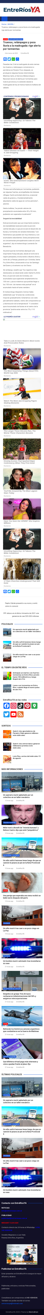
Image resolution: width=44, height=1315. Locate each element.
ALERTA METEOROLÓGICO (16, 39)
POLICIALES (7, 790)
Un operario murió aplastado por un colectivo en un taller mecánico (27, 630)
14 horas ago (9, 901)
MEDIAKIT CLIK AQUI (10, 1223)
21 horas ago (9, 966)
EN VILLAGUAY (7, 855)
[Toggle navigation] (10, 18)
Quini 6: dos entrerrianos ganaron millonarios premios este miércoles (26, 746)
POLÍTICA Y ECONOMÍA (10, 822)
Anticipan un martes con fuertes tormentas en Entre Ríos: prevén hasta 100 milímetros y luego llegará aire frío (26, 676)
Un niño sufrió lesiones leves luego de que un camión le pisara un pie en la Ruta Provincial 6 (27, 644)
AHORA (5, 39)
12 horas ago (9, 800)
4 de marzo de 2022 (11, 53)
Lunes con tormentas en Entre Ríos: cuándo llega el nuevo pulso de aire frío (26, 687)
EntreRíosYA (25, 53)
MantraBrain (33, 1312)
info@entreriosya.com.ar (12, 1211)
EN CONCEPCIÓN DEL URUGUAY (12, 988)
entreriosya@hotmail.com (12, 1303)
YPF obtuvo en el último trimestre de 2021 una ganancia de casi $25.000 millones (21, 614)
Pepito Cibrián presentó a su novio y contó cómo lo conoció (21, 604)
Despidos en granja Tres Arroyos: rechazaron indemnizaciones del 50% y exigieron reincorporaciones (19, 996)
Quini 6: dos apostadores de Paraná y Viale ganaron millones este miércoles (25, 733)
